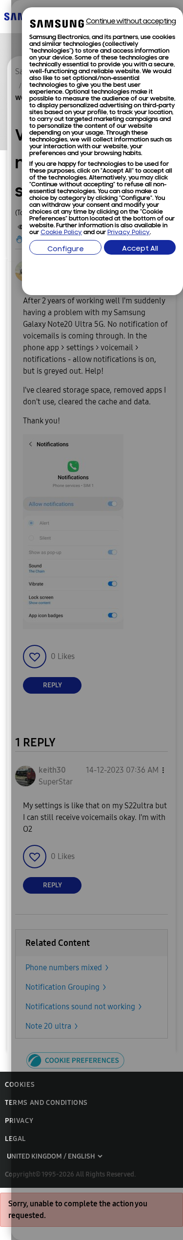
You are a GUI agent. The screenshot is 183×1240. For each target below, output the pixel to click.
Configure (65, 249)
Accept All (140, 249)
